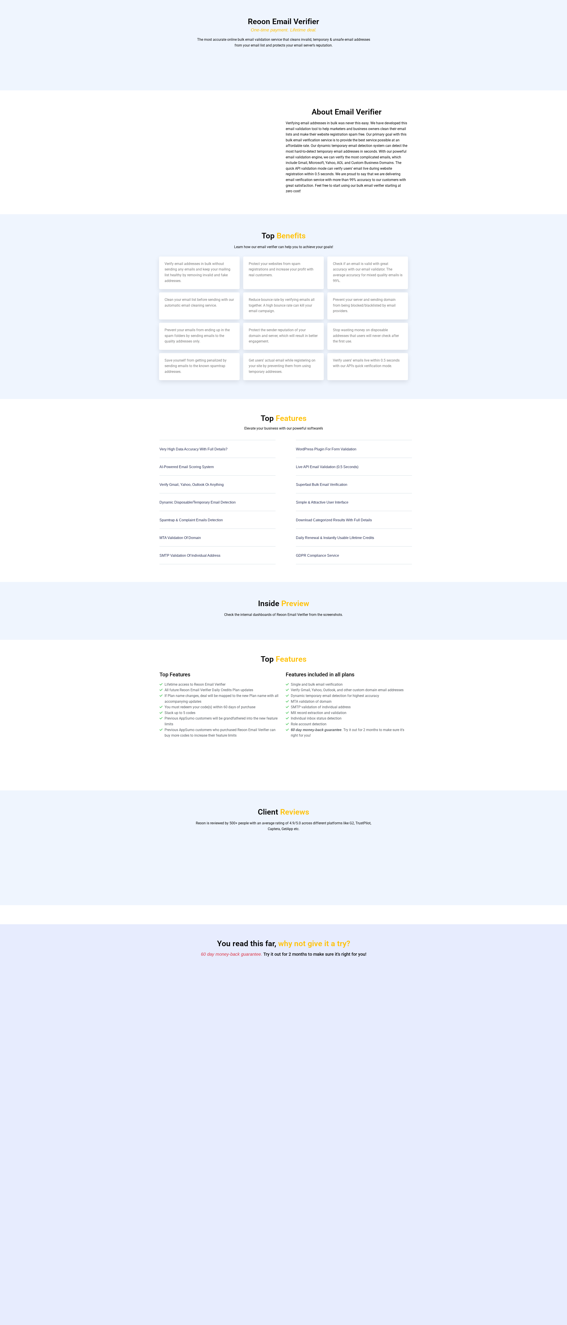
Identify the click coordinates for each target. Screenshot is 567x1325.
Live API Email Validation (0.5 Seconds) (327, 467)
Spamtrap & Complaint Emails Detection (191, 520)
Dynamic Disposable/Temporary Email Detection (197, 502)
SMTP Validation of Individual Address (189, 555)
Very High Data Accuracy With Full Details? (193, 449)
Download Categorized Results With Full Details (334, 520)
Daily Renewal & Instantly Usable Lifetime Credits (335, 538)
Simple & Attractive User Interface (322, 502)
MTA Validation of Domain (180, 538)
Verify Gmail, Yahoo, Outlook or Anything (191, 484)
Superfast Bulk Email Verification (321, 484)
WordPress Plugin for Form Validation (326, 449)
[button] (217, 452)
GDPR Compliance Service (317, 555)
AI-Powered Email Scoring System (186, 467)
